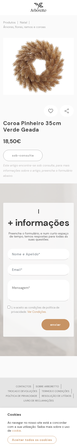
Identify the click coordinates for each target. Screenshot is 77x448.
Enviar (55, 325)
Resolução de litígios (56, 396)
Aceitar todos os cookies (32, 440)
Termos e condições (55, 391)
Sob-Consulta (23, 155)
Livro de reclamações (39, 400)
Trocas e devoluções (22, 391)
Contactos (23, 386)
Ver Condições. (37, 312)
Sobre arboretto (47, 386)
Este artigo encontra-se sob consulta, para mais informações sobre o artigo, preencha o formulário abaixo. (37, 170)
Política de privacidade (21, 396)
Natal (23, 22)
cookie (16, 430)
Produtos (9, 22)
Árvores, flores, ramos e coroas (24, 27)
